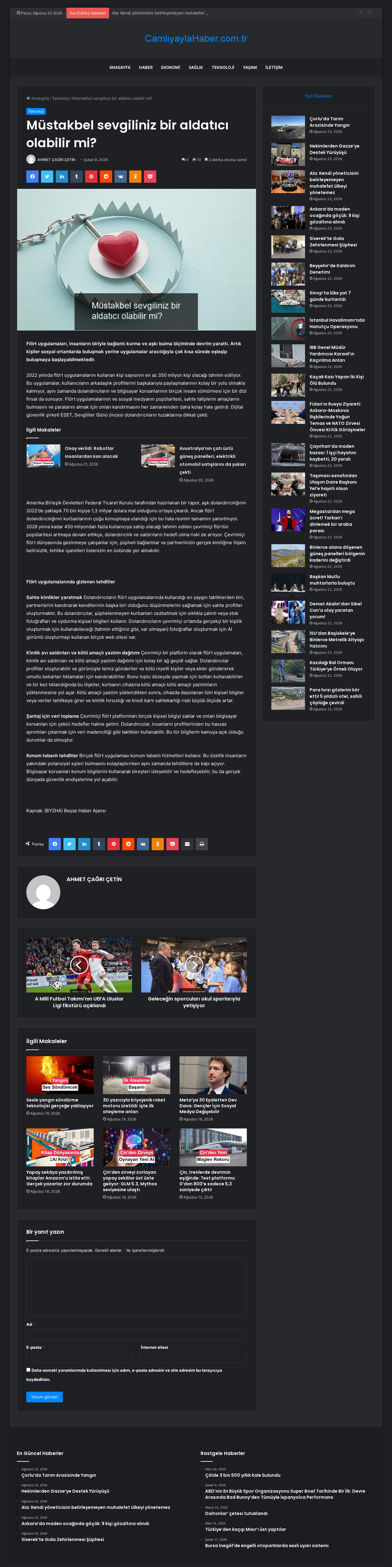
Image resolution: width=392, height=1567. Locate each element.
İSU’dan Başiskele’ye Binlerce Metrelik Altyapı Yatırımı (337, 639)
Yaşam (250, 67)
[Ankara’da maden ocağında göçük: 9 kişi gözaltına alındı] (288, 217)
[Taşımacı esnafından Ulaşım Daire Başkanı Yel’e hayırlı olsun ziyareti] (288, 484)
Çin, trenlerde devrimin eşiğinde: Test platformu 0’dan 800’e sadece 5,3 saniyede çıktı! (207, 1181)
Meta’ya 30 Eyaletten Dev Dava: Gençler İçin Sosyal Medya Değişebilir (208, 1106)
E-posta (35, 1347)
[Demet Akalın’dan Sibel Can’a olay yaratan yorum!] (288, 612)
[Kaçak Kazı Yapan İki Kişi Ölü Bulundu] (288, 385)
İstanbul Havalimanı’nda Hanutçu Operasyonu (337, 323)
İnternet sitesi (154, 1347)
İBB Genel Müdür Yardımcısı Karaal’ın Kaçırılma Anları (332, 353)
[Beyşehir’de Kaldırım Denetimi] (288, 274)
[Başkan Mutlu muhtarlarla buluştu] (288, 585)
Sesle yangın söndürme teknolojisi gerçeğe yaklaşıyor (60, 1103)
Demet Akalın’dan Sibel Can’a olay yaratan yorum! (336, 610)
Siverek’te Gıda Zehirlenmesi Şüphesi (333, 241)
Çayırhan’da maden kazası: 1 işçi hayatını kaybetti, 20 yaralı (333, 452)
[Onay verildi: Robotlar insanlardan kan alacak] (43, 455)
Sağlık (196, 67)
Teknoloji (223, 67)
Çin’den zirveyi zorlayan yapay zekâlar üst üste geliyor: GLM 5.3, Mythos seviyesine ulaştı (130, 1181)
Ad (30, 1324)
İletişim (274, 67)
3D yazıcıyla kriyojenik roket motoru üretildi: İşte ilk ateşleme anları (134, 1106)
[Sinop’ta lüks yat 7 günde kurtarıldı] (288, 301)
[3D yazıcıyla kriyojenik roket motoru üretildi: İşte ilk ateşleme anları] (136, 1075)
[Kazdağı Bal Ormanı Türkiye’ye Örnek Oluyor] (288, 671)
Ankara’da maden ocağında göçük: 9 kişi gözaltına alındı (335, 215)
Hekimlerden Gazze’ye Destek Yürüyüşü (335, 149)
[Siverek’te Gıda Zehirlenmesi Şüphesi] (288, 246)
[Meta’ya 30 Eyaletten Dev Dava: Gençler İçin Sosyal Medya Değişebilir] (213, 1075)
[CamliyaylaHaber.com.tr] (196, 38)
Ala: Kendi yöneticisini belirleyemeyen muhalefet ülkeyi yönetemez (175, 12)
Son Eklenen (318, 96)
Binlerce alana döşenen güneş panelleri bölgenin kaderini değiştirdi (337, 553)
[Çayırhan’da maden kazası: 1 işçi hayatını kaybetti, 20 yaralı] (288, 454)
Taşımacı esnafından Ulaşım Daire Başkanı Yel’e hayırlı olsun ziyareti (333, 485)
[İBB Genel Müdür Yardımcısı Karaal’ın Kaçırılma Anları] (288, 355)
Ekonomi (170, 67)
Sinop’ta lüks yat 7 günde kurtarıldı (330, 296)
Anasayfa (119, 67)
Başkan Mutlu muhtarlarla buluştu (332, 580)
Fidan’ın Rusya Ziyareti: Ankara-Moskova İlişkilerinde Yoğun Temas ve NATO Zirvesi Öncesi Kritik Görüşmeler (337, 417)
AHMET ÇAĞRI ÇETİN (56, 159)
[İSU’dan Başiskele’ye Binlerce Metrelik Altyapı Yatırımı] (288, 641)
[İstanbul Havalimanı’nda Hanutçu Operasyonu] (288, 328)
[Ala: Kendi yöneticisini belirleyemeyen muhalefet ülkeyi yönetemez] (288, 181)
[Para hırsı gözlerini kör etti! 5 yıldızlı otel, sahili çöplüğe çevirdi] (288, 698)
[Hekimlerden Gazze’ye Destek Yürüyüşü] (288, 154)
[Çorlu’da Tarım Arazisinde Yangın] (288, 127)
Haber (146, 67)
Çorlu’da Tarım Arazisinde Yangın (330, 122)
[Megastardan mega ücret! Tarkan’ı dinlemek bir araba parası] (288, 519)
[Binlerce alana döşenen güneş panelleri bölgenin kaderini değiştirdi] (288, 555)
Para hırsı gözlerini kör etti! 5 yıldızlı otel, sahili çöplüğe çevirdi (336, 696)
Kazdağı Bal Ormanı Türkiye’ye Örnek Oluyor (336, 666)
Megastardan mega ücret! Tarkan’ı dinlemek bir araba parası (332, 521)
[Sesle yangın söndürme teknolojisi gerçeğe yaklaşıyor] (60, 1075)
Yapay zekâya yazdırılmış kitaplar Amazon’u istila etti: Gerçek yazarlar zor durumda (59, 1178)
